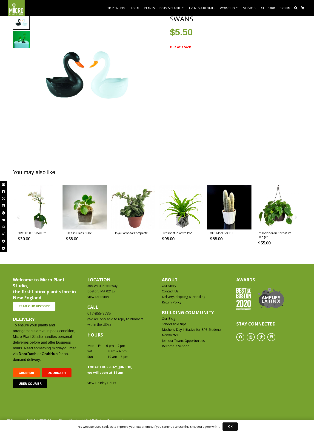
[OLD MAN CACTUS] (229, 207)
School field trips (174, 324)
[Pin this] (3, 213)
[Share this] (3, 191)
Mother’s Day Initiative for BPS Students (192, 329)
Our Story (169, 285)
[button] (296, 8)
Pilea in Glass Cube (79, 233)
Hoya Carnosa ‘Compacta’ (131, 233)
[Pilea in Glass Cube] (85, 207)
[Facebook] (240, 337)
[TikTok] (261, 337)
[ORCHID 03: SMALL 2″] (36, 207)
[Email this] (3, 184)
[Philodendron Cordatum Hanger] (277, 207)
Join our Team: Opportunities (183, 340)
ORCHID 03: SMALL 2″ (32, 233)
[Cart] (302, 8)
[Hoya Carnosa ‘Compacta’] (133, 207)
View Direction (98, 296)
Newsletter (170, 335)
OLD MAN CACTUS (222, 233)
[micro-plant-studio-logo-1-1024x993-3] (16, 8)
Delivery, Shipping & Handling (184, 296)
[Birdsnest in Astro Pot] (181, 207)
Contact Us (170, 291)
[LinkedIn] (271, 337)
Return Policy (171, 302)
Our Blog (168, 318)
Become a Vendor (175, 346)
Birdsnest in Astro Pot (177, 233)
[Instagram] (251, 337)
